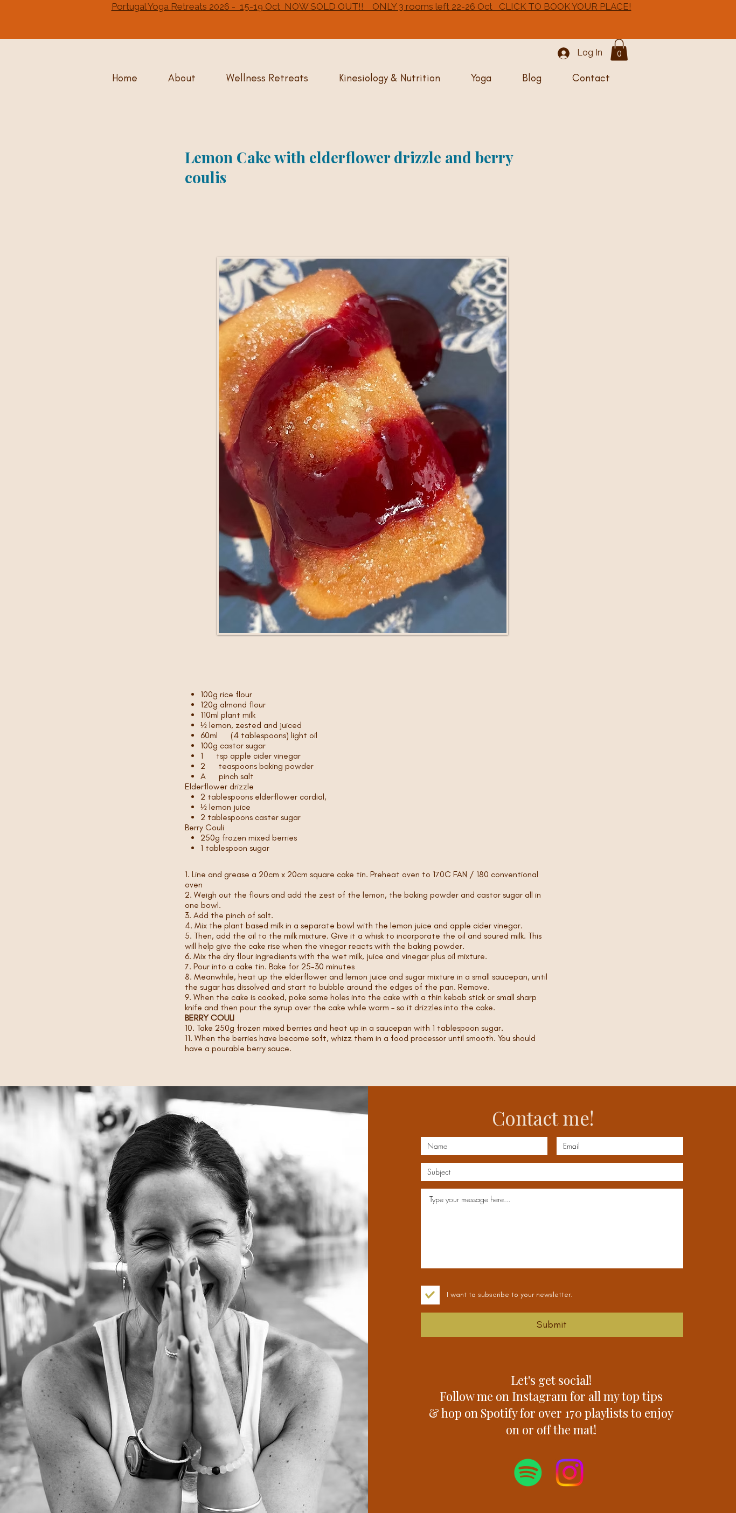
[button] (619, 50)
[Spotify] (528, 1472)
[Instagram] (569, 1472)
